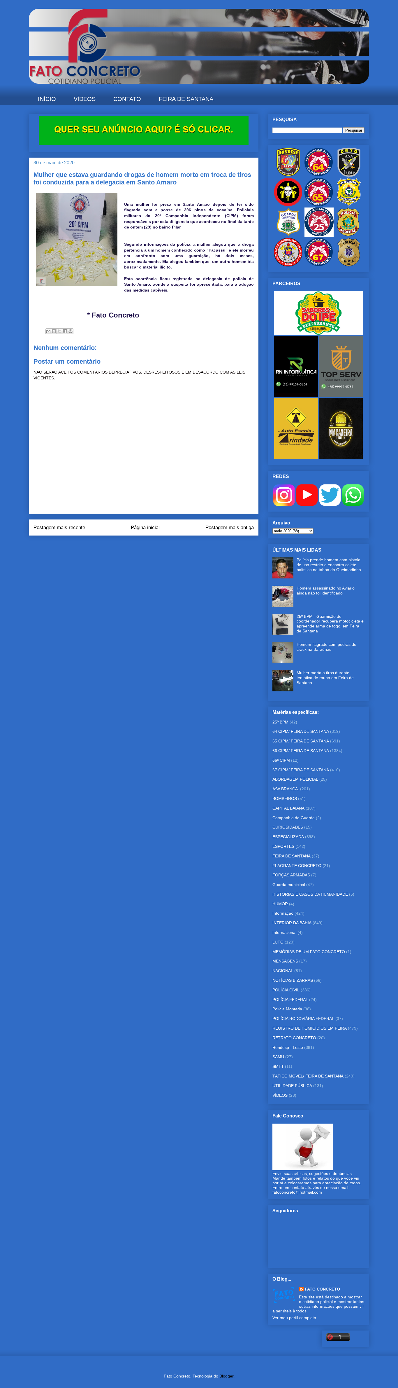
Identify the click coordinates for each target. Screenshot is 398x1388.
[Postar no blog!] (54, 331)
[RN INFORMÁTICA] (296, 395)
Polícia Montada (287, 1009)
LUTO (277, 942)
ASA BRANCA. (285, 789)
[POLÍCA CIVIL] (348, 265)
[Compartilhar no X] (59, 331)
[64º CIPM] (318, 175)
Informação (282, 913)
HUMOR (280, 903)
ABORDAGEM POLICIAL (295, 779)
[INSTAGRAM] (284, 504)
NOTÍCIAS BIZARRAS (292, 980)
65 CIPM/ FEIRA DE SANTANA (300, 741)
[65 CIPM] (318, 205)
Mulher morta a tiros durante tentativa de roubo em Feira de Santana (325, 677)
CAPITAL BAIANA (288, 808)
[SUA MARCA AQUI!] (144, 144)
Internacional (284, 932)
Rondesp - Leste (287, 1047)
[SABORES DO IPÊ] (318, 333)
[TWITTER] (330, 504)
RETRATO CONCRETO (294, 1037)
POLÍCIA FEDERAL (290, 999)
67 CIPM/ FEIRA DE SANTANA (300, 770)
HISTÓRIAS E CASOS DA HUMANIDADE (310, 894)
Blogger (226, 1376)
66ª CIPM (281, 760)
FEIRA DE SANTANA (186, 99)
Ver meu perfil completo (294, 1317)
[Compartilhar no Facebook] (65, 331)
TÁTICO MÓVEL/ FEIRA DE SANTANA (308, 1076)
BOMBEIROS (284, 798)
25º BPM (280, 722)
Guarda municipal (288, 884)
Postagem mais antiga (229, 527)
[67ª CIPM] (318, 265)
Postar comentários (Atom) (152, 547)
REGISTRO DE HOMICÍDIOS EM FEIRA (309, 1028)
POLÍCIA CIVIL (286, 990)
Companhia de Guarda (293, 817)
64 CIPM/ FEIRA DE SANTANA (300, 731)
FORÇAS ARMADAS (291, 875)
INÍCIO (47, 99)
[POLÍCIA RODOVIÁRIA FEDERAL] (348, 205)
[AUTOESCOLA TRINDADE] (296, 458)
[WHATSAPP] (353, 504)
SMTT (278, 1066)
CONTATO (127, 99)
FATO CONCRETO (322, 1289)
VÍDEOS (85, 99)
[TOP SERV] (341, 395)
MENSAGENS (285, 961)
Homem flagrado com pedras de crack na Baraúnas (326, 647)
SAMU (278, 1056)
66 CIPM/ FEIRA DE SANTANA (300, 750)
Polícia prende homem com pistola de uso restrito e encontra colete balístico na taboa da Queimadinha (329, 564)
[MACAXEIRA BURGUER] (341, 458)
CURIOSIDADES (287, 827)
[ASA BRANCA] (348, 175)
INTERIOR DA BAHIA (291, 922)
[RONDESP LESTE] (288, 175)
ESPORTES (283, 846)
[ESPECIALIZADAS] (288, 205)
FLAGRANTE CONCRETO (296, 865)
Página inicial (145, 527)
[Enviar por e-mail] (48, 331)
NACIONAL (282, 970)
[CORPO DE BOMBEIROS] (288, 265)
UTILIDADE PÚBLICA (292, 1085)
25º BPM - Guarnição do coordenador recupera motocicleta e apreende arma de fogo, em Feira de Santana (330, 623)
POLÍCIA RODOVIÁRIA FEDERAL (303, 1018)
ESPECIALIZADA (288, 836)
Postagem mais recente (59, 527)
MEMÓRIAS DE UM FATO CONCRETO (308, 951)
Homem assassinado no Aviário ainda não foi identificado (326, 590)
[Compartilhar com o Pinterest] (70, 331)
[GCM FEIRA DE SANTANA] (288, 235)
